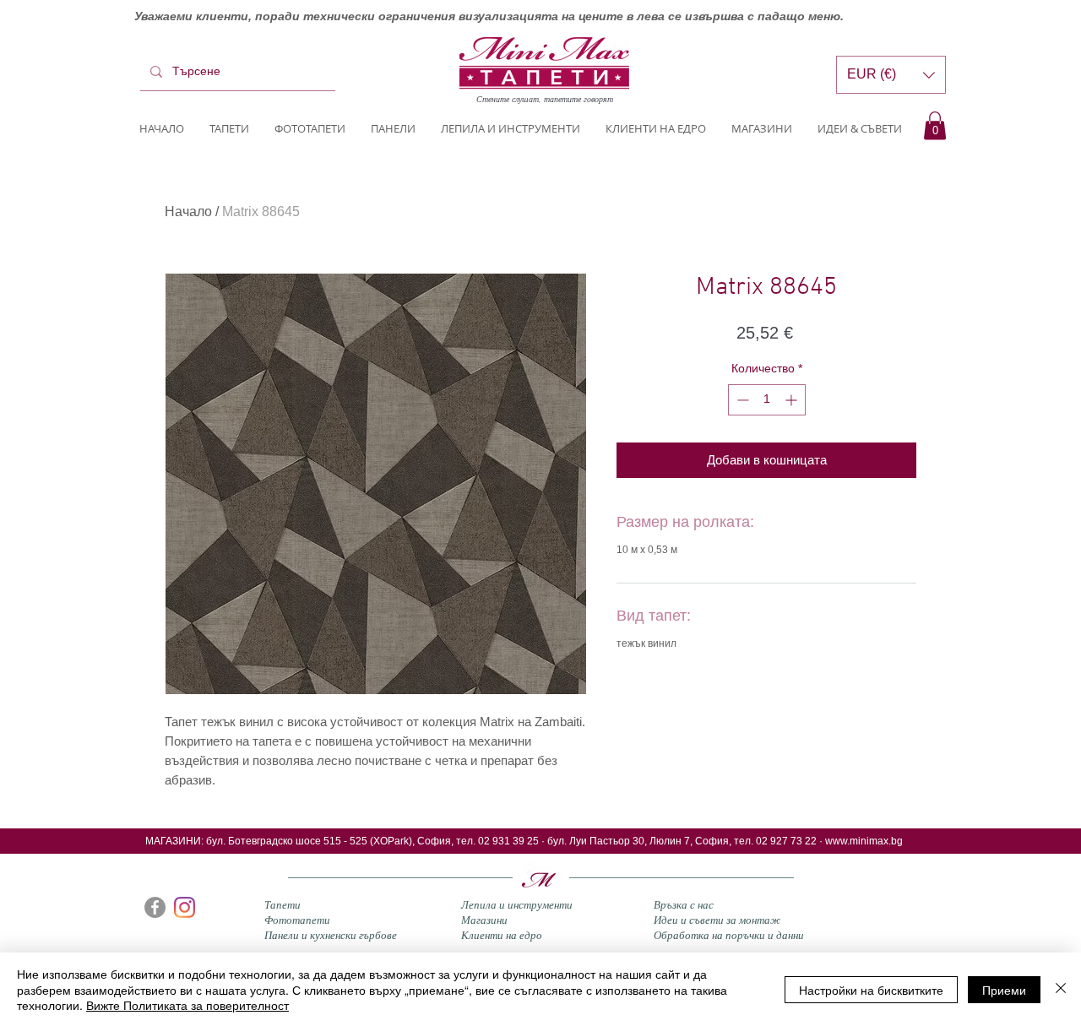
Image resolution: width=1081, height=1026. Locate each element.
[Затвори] (1061, 989)
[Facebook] (155, 907)
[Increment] (792, 400)
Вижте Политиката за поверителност (187, 1004)
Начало (188, 211)
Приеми (1004, 989)
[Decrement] (741, 400)
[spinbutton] (767, 400)
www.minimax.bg (864, 841)
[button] (935, 125)
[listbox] (891, 75)
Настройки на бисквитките (871, 989)
